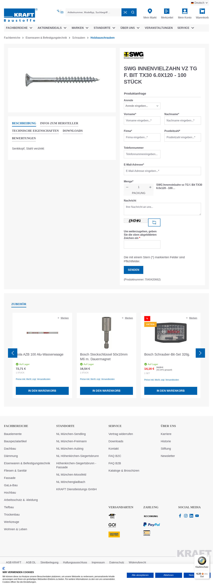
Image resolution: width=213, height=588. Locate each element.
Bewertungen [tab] (24, 138)
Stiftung (166, 448)
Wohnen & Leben (15, 529)
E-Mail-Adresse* (134, 164)
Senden (133, 269)
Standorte (65, 426)
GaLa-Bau (11, 485)
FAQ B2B (114, 463)
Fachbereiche (16, 426)
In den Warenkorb (42, 390)
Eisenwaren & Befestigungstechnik (27, 463)
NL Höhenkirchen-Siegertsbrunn (77, 456)
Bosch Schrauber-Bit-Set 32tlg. (167, 354)
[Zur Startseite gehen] (21, 14)
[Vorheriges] (12, 353)
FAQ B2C (114, 456)
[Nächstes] (200, 353)
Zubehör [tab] (18, 304)
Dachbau (10, 448)
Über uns (168, 426)
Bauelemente (13, 434)
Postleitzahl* (172, 131)
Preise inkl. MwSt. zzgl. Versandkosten (33, 379)
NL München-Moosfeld (71, 474)
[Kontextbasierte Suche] (60, 11)
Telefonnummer (134, 147)
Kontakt (113, 448)
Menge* (128, 181)
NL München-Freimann (71, 441)
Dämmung (11, 456)
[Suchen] (133, 12)
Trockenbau (12, 514)
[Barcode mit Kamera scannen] (125, 12)
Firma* (128, 131)
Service (115, 426)
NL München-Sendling (71, 434)
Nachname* (171, 114)
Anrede (128, 100)
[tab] (24, 123)
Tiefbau (9, 507)
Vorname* (130, 114)
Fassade (9, 478)
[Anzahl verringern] (127, 187)
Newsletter (168, 456)
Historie (166, 441)
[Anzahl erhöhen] (150, 187)
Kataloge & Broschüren (123, 470)
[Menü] (208, 557)
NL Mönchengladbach (70, 482)
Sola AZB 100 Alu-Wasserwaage (39, 354)
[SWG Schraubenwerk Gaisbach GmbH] (133, 55)
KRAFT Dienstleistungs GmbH (76, 489)
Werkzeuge (11, 522)
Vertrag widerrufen (120, 434)
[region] (62, 80)
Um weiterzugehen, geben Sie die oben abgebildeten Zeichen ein (140, 234)
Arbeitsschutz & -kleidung (21, 500)
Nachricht (130, 200)
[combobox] (94, 12)
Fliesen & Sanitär (15, 470)
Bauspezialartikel (15, 441)
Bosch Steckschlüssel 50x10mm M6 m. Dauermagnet (104, 357)
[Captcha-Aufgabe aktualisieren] (154, 222)
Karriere (166, 434)
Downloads (115, 441)
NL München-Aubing (69, 448)
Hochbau (10, 492)
